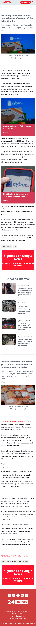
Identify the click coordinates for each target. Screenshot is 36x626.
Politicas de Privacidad (18, 618)
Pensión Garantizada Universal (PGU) (15, 422)
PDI (15, 246)
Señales (26, 2)
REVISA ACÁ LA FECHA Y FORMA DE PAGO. (14, 556)
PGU (3, 561)
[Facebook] (16, 58)
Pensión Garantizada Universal (17, 561)
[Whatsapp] (11, 58)
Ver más (5, 133)
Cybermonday (6, 246)
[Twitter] (20, 58)
